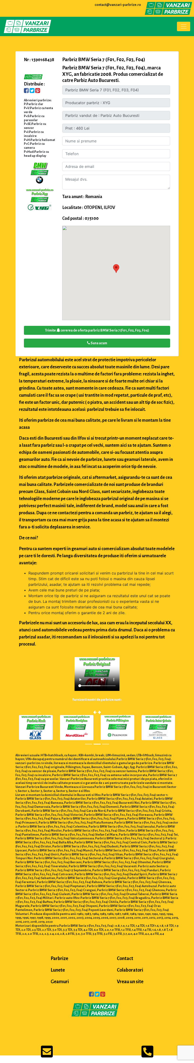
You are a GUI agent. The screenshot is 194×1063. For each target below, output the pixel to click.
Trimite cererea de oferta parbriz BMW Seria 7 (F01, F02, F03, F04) (97, 330)
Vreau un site (130, 981)
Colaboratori (130, 970)
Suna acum (98, 343)
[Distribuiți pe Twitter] (32, 91)
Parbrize (59, 958)
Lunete (58, 970)
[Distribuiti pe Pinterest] (37, 91)
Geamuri (60, 981)
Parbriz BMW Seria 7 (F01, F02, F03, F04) (103, 59)
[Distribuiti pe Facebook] (26, 91)
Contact (125, 958)
